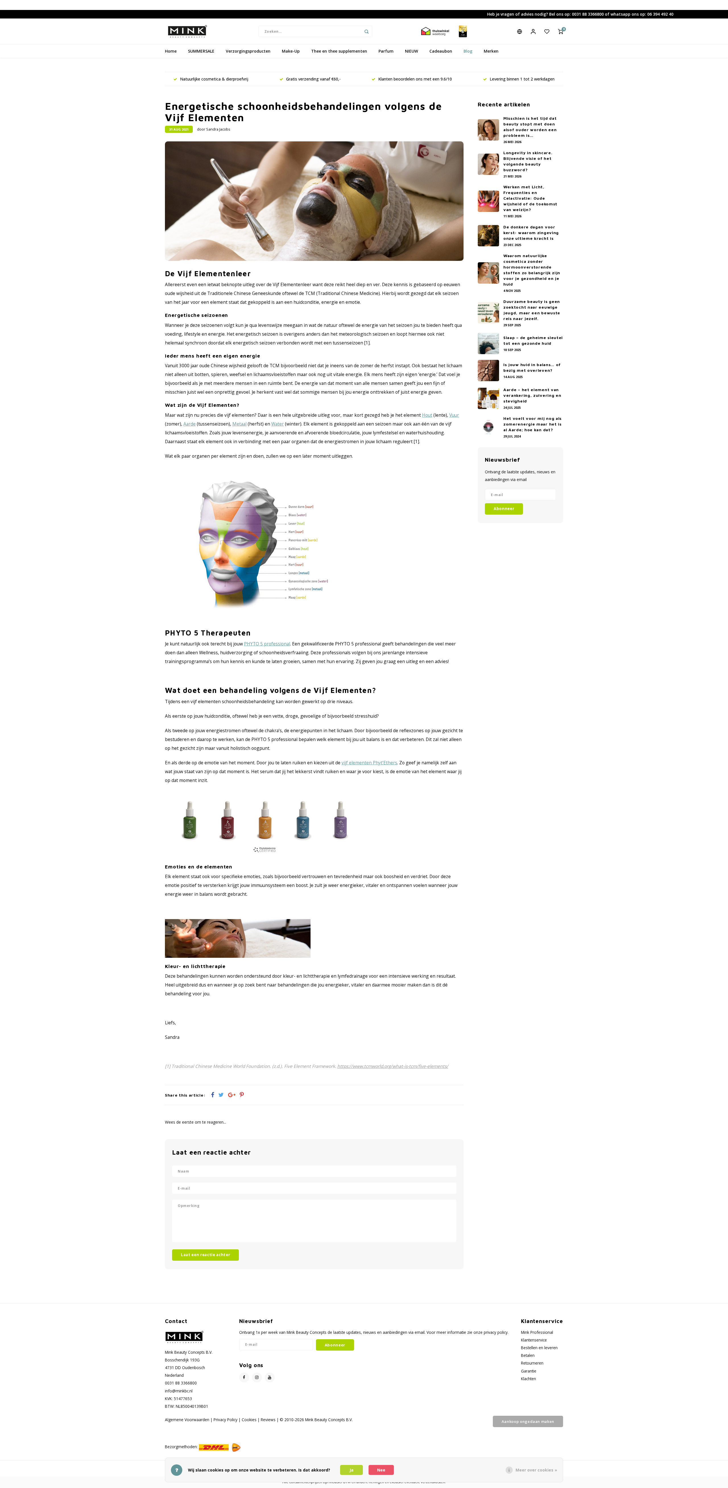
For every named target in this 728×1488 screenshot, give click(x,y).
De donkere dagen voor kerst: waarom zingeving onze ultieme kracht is (531, 232)
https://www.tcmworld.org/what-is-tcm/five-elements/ (392, 1066)
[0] (560, 31)
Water (277, 424)
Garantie (528, 1371)
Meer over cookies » (536, 1470)
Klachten (528, 1378)
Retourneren (532, 1363)
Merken (491, 51)
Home (171, 51)
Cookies (249, 1419)
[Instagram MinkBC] (257, 1377)
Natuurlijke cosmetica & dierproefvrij (214, 79)
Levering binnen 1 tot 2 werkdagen (522, 79)
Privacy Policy (225, 1419)
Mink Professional (537, 1332)
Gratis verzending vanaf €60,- (313, 79)
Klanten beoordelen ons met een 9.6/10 (415, 79)
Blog (468, 51)
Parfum (386, 51)
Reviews (268, 1419)
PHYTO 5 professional (267, 644)
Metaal (239, 424)
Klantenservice (534, 1340)
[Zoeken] (366, 31)
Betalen (528, 1355)
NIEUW (411, 51)
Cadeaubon (440, 51)
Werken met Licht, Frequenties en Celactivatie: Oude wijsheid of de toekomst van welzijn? (530, 198)
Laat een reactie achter (205, 1254)
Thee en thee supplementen (339, 51)
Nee (381, 1470)
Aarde (189, 424)
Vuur (454, 415)
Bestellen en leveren (539, 1347)
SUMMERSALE (201, 51)
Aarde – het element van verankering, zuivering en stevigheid (532, 395)
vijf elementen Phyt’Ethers (369, 763)
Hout (427, 415)
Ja (351, 1470)
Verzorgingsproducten (248, 51)
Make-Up (291, 51)
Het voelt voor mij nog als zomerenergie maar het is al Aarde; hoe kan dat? (532, 424)
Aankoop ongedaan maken (528, 1421)
